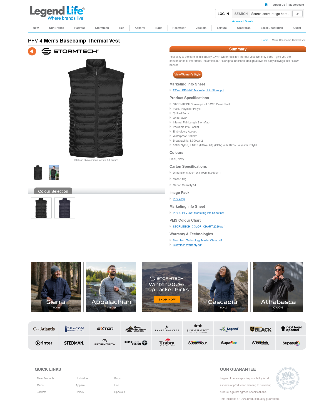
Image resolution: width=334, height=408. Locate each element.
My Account (296, 5)
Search (241, 13)
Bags (117, 378)
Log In (223, 13)
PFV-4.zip (179, 199)
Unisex (80, 392)
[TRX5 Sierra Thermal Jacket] (56, 287)
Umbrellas (82, 378)
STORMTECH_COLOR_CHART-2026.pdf (198, 226)
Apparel (80, 385)
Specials (119, 392)
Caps (40, 385)
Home (267, 4)
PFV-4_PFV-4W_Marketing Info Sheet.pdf (198, 90)
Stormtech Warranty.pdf (187, 245)
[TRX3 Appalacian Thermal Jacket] (111, 287)
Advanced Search (242, 21)
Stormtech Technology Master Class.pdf (197, 240)
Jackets (41, 392)
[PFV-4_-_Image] (38, 167)
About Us (279, 5)
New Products (45, 378)
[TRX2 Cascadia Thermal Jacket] (223, 287)
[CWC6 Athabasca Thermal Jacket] (278, 287)
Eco (116, 385)
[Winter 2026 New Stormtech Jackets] (167, 287)
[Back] (32, 51)
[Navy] (63, 209)
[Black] (40, 209)
